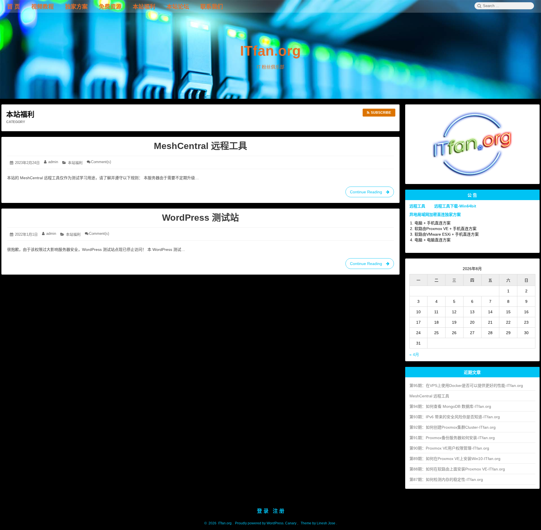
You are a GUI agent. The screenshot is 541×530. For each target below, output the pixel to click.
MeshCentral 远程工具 (200, 146)
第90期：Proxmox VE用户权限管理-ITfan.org (449, 448)
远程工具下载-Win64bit (455, 206)
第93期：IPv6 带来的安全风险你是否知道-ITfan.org (454, 417)
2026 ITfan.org (219, 523)
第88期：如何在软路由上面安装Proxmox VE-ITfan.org (457, 469)
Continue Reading (368, 193)
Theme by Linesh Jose (318, 523)
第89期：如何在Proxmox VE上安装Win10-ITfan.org (454, 458)
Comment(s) (101, 162)
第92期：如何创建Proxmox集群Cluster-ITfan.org (452, 427)
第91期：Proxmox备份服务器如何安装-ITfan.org (452, 437)
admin (53, 162)
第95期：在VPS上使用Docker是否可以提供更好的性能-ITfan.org (466, 385)
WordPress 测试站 (200, 218)
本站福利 (75, 163)
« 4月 (414, 354)
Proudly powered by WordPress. (259, 523)
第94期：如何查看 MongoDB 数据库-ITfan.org (450, 406)
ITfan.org (270, 51)
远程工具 (417, 206)
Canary (291, 523)
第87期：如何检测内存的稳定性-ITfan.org (446, 479)
